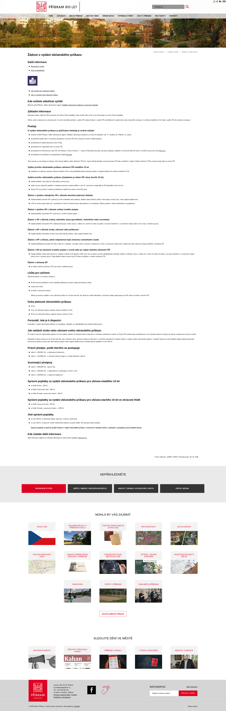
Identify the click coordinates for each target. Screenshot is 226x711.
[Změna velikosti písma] (220, 2)
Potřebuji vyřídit (125, 16)
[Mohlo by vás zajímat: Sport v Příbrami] (113, 596)
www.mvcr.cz (82, 438)
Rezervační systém (37, 66)
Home (50, 16)
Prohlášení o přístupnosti (62, 697)
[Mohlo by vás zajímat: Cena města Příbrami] (148, 596)
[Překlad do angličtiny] (224, 2)
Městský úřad (92, 16)
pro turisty (160, 16)
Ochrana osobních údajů (62, 695)
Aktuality (61, 16)
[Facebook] (91, 694)
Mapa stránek (192, 706)
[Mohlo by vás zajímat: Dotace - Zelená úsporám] (148, 567)
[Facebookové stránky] (217, 2)
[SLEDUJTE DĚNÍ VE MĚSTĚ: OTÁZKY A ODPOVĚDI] (148, 662)
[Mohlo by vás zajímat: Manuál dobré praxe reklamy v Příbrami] (77, 567)
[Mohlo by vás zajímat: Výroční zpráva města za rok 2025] (113, 538)
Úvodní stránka (158, 52)
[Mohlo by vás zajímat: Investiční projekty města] (184, 567)
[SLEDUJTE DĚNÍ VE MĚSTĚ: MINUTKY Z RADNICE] (184, 662)
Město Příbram (76, 16)
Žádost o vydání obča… (190, 52)
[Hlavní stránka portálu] (58, 7)
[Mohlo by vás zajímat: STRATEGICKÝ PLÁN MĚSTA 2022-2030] (113, 567)
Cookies (74, 695)
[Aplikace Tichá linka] (214, 2)
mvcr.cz (162, 151)
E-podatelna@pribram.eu (62, 687)
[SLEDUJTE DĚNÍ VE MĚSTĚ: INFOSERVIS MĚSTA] (41, 662)
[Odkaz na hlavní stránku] (38, 691)
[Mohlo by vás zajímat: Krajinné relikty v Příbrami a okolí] (77, 538)
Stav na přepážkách (37, 70)
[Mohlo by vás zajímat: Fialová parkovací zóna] (41, 567)
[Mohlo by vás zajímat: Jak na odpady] (184, 538)
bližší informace (192, 687)
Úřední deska (108, 16)
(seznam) (69, 155)
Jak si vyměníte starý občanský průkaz (44, 95)
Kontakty (173, 16)
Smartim (77, 706)
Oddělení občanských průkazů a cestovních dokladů (80, 105)
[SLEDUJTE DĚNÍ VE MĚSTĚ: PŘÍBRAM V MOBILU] (113, 662)
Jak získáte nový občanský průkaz (43, 91)
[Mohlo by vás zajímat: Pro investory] (148, 538)
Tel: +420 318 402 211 (61, 690)
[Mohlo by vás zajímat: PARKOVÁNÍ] (77, 596)
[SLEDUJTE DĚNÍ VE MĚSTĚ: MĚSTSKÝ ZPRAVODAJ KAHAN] (77, 662)
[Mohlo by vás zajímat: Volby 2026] (41, 538)
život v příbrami (144, 16)
